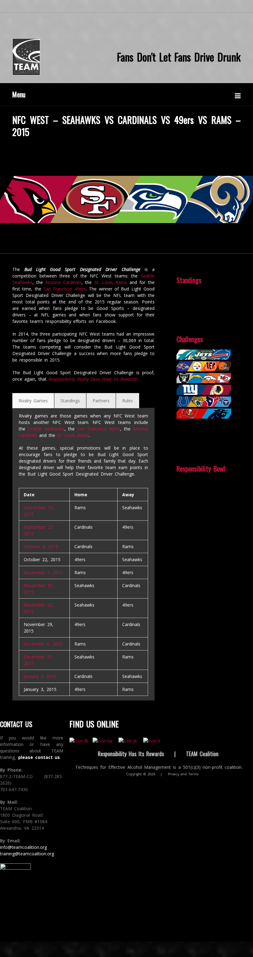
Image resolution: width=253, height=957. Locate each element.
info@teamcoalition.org (23, 847)
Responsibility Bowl (200, 468)
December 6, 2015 (43, 644)
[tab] (33, 400)
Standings (188, 280)
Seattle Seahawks (46, 429)
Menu (19, 94)
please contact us (39, 757)
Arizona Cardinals (63, 282)
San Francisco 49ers (65, 289)
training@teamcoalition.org (27, 854)
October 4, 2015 (41, 546)
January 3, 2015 (40, 676)
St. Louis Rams (110, 282)
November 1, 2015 (43, 572)
